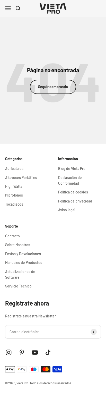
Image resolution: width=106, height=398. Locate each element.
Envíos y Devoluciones (23, 254)
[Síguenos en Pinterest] (21, 352)
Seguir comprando (53, 86)
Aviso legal (66, 210)
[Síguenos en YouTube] (34, 352)
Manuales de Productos (23, 262)
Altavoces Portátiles (21, 177)
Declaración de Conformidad (70, 180)
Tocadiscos (14, 204)
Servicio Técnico (18, 286)
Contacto (12, 236)
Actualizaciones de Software (20, 274)
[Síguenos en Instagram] (8, 352)
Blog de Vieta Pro (71, 168)
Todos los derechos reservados (50, 383)
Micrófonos (14, 195)
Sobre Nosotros (17, 245)
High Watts (13, 186)
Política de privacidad (75, 201)
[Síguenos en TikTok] (48, 352)
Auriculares (14, 168)
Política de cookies (73, 192)
